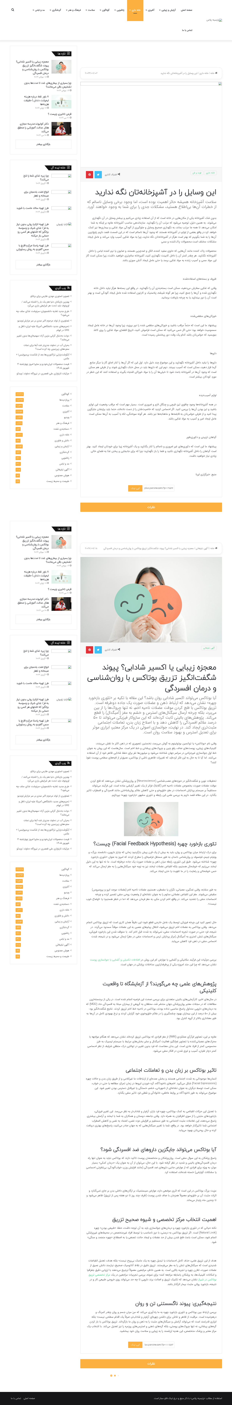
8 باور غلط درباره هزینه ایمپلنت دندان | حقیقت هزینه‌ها (36, 100)
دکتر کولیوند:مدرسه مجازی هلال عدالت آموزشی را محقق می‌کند (33, 127)
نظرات (151, 507)
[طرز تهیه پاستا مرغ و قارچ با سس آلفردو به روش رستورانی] (61, 250)
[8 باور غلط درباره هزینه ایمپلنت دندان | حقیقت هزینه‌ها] (61, 101)
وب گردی (60, 288)
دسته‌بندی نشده (61, 429)
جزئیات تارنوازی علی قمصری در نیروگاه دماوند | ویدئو (43, 373)
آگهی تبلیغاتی (62, 470)
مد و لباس (40, 10)
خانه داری (136, 10)
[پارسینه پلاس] (214, 20)
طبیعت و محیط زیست (57, 481)
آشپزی (151, 10)
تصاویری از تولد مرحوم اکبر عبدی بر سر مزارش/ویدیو (43, 321)
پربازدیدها (64, 400)
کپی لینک (135, 488)
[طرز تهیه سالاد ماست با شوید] (61, 213)
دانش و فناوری (62, 440)
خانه (212, 73)
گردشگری (56, 10)
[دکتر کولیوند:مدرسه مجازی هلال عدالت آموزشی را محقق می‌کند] (61, 129)
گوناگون (105, 10)
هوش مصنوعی (62, 475)
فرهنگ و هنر (74, 10)
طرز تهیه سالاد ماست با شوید (32, 208)
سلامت (91, 10)
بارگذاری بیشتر (43, 144)
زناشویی (120, 10)
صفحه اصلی (186, 10)
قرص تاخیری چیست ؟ (59, 114)
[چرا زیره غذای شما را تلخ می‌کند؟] (61, 181)
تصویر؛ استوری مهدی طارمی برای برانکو (49, 296)
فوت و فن (196, 172)
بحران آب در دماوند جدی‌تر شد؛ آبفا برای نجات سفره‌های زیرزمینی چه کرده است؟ (46, 347)
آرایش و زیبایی (168, 10)
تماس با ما (187, 30)
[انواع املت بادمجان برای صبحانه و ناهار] (61, 197)
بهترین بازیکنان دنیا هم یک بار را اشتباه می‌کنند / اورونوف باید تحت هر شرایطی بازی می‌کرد (45, 304)
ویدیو (66, 417)
